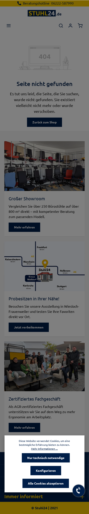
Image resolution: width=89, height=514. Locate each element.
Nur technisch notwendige (45, 458)
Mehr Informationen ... (44, 448)
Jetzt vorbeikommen (28, 327)
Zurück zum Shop (44, 122)
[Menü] (8, 25)
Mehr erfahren (24, 227)
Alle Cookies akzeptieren (46, 483)
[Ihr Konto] (70, 25)
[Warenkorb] (80, 25)
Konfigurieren (46, 470)
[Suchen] (61, 25)
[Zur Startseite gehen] (44, 13)
